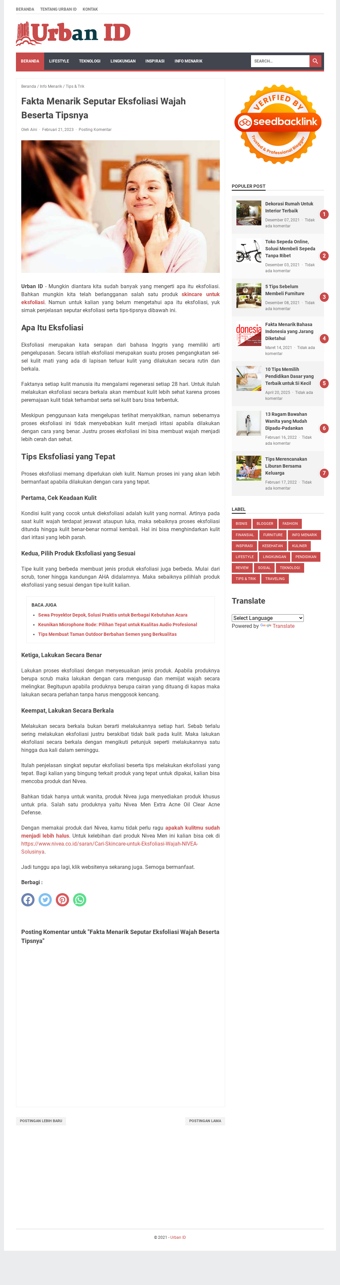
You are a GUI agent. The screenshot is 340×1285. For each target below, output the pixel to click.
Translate (284, 626)
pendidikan (306, 557)
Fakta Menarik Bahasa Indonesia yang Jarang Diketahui (289, 331)
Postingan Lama (205, 1121)
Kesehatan (272, 546)
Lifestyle (59, 61)
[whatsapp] (79, 899)
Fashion (290, 524)
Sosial (264, 568)
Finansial (245, 535)
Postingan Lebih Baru (41, 1121)
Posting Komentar (95, 129)
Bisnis (241, 524)
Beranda (25, 9)
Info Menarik (189, 61)
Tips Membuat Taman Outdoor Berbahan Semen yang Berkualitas (107, 634)
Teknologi (90, 61)
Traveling (275, 579)
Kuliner (299, 546)
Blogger (265, 524)
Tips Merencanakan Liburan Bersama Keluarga (286, 466)
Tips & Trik (246, 579)
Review (242, 568)
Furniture (273, 535)
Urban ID (178, 1237)
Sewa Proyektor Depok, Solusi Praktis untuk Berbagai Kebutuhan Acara (113, 615)
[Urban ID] (74, 33)
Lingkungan (123, 61)
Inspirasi (155, 61)
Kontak (90, 9)
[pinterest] (62, 899)
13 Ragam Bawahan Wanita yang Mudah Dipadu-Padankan (286, 421)
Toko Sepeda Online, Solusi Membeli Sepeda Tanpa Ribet (290, 248)
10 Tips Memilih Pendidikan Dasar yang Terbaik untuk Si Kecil (289, 376)
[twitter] (45, 899)
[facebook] (28, 899)
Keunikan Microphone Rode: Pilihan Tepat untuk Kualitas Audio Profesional (117, 624)
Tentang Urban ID (58, 9)
